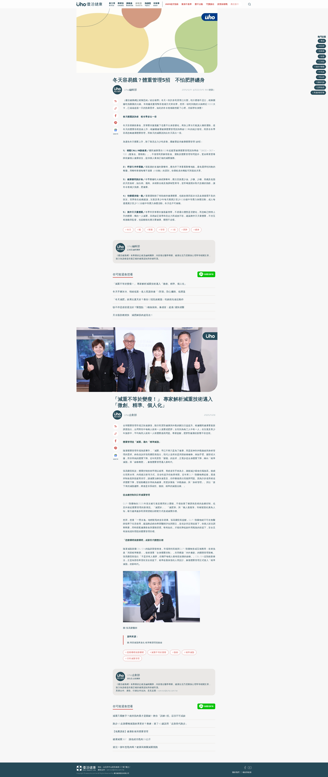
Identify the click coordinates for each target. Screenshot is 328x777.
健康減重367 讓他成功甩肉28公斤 (132, 739)
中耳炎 (321, 72)
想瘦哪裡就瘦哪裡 (135, 652)
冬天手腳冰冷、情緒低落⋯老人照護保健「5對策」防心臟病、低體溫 (149, 291)
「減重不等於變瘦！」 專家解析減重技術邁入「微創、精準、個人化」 (150, 284)
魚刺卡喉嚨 (319, 66)
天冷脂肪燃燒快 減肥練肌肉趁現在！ (133, 315)
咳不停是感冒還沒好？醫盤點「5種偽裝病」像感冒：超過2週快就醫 (148, 307)
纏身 (197, 229)
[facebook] (245, 768)
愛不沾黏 (184, 4)
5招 (174, 229)
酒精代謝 (320, 82)
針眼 (322, 56)
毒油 (322, 40)
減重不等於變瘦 (158, 652)
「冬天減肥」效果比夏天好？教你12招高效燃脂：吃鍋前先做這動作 (148, 299)
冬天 (129, 229)
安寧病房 (320, 87)
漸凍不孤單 (172, 4)
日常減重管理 (133, 658)
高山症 (321, 77)
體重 (150, 229)
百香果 (321, 51)
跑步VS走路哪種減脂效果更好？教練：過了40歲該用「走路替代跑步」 (150, 723)
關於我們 (235, 772)
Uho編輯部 (130, 90)
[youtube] (250, 768)
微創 (176, 652)
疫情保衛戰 (208, 4)
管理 (162, 229)
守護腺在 (196, 4)
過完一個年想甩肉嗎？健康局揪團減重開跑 (135, 747)
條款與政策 (247, 772)
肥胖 (185, 229)
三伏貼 (321, 61)
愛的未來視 (232, 4)
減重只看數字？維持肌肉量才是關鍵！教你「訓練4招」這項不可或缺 (149, 716)
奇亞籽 (321, 46)
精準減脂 (190, 652)
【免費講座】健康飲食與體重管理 (130, 731)
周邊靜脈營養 (319, 92)
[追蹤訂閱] (115, 130)
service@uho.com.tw (115, 769)
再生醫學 (220, 4)
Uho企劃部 (130, 415)
